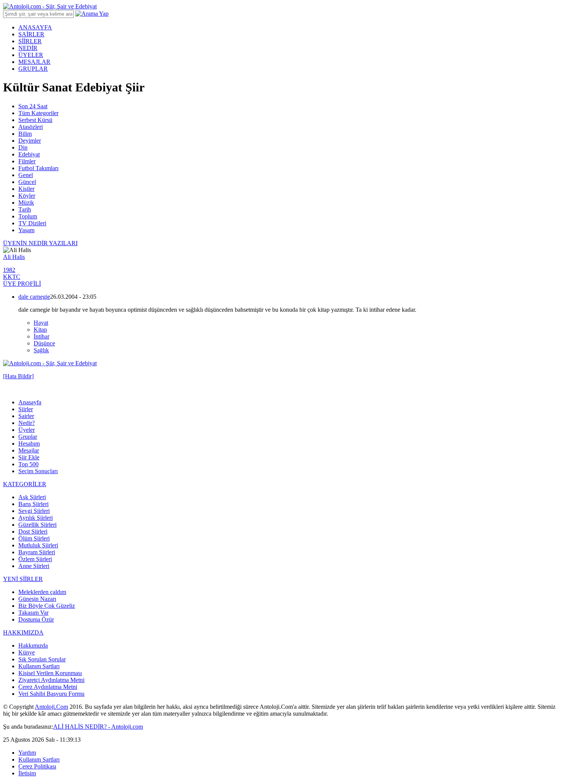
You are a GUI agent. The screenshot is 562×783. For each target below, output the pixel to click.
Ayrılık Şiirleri (35, 517)
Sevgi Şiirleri (34, 511)
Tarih (24, 209)
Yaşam (26, 230)
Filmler (27, 161)
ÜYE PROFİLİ (22, 283)
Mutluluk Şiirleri (38, 545)
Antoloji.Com (51, 706)
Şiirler (25, 409)
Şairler (26, 416)
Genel (25, 175)
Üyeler (26, 429)
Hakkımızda (33, 645)
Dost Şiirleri (32, 531)
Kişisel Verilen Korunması (50, 673)
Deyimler (29, 140)
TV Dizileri (32, 223)
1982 (9, 270)
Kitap (40, 329)
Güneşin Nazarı (37, 599)
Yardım (27, 752)
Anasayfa (29, 402)
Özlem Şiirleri (35, 559)
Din (23, 147)
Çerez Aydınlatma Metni (47, 687)
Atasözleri (30, 127)
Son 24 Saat (32, 106)
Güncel (27, 182)
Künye (26, 652)
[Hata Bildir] (18, 376)
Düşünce (44, 343)
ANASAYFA (35, 27)
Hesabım (29, 443)
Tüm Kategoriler (38, 113)
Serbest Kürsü (35, 120)
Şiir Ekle (28, 457)
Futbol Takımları (38, 168)
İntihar (41, 336)
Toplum (27, 216)
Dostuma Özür (36, 619)
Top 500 (28, 464)
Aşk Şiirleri (32, 497)
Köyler (26, 195)
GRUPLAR (33, 68)
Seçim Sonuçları (38, 471)
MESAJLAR (34, 62)
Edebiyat (29, 154)
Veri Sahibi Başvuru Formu (51, 693)
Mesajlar (28, 450)
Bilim (25, 133)
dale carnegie (34, 296)
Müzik (26, 202)
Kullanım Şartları (39, 666)
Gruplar (27, 436)
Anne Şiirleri (33, 566)
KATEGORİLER (24, 484)
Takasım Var (33, 612)
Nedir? (26, 423)
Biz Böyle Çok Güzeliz (46, 605)
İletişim (27, 773)
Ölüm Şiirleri (34, 538)
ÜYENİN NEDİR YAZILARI (40, 243)
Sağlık (41, 350)
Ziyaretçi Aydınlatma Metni (51, 680)
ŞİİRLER (30, 41)
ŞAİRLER (31, 34)
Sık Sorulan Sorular (42, 659)
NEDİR (27, 48)
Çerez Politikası (37, 766)
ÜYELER (30, 55)
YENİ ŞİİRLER (23, 579)
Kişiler (26, 189)
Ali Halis (14, 257)
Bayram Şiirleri (36, 552)
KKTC (11, 276)
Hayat (41, 322)
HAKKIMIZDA (23, 632)
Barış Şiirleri (33, 504)
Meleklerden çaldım (42, 592)
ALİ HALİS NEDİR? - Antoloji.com (98, 726)
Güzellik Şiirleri (37, 524)
